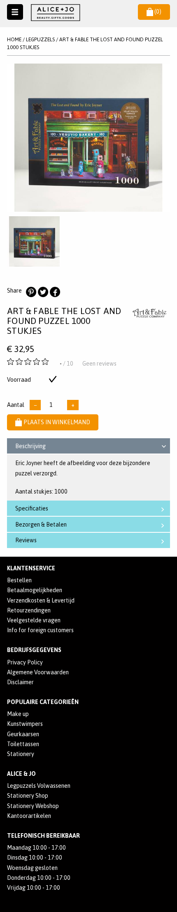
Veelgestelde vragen (34, 620)
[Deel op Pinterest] (31, 292)
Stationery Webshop (33, 806)
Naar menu (15, 12)
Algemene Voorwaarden (38, 672)
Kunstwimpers (25, 724)
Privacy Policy (25, 662)
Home (14, 39)
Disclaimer (20, 682)
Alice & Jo (21, 773)
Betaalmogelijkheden (34, 590)
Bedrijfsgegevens (34, 650)
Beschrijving (30, 446)
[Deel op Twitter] (43, 292)
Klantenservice (31, 568)
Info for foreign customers (40, 630)
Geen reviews (99, 363)
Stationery (20, 754)
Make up (18, 714)
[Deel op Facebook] (55, 292)
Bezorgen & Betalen (41, 524)
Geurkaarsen (23, 734)
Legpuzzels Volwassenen (38, 785)
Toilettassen (23, 744)
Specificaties (31, 508)
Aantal (15, 405)
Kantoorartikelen (29, 816)
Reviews (26, 540)
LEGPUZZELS (40, 39)
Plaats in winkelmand (56, 422)
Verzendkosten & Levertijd (41, 600)
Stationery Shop (27, 795)
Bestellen (19, 580)
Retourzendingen (29, 610)
